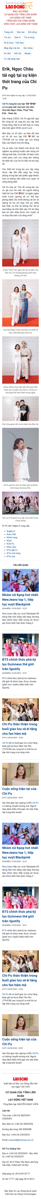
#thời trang (12, 537)
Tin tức (7, 37)
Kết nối (17, 53)
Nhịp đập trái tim (12, 48)
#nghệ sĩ (11, 531)
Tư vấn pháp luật (12, 59)
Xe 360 (7, 53)
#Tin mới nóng (13, 553)
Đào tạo (21, 32)
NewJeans (7, 613)
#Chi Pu (10, 543)
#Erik (9, 540)
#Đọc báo (11, 547)
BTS (4, 678)
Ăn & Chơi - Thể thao (14, 42)
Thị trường (29, 37)
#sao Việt (11, 534)
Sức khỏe (28, 48)
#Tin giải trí (12, 550)
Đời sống (32, 32)
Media (28, 53)
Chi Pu (5, 103)
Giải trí (17, 37)
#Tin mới (11, 556)
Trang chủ (8, 32)
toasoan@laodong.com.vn (20, 1140)
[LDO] (20, 581)
